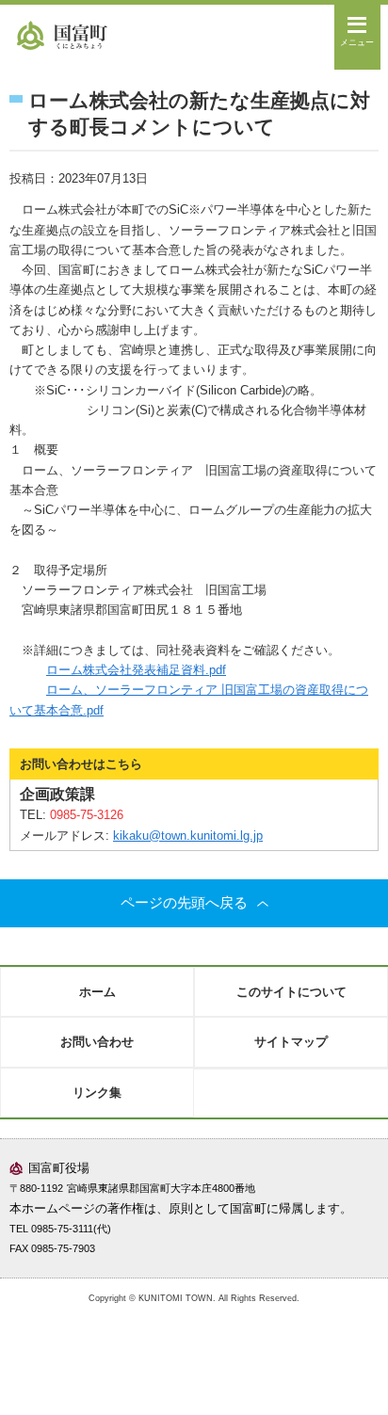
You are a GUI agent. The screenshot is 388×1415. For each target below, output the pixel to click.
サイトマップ (291, 1042)
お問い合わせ (97, 1042)
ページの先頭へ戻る (184, 902)
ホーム (97, 992)
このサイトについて (291, 992)
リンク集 (97, 1092)
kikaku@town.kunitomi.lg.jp (188, 835)
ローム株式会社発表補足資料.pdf (136, 670)
